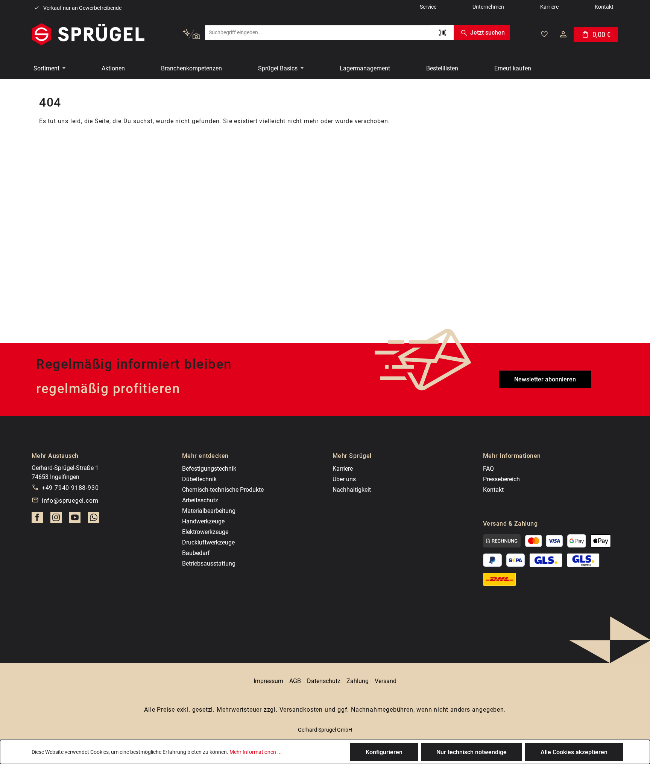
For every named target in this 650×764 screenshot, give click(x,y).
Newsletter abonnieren (545, 379)
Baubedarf (196, 553)
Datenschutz (323, 681)
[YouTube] (74, 520)
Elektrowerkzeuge (205, 531)
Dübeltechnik (199, 479)
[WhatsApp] (93, 520)
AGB (295, 681)
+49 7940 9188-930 (70, 487)
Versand (385, 681)
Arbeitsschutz (200, 500)
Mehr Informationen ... (255, 752)
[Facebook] (37, 520)
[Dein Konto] (563, 34)
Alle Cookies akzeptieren (574, 752)
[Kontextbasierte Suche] (191, 34)
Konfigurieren (384, 752)
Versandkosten (301, 709)
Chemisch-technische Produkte (223, 489)
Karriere (343, 468)
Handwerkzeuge (203, 521)
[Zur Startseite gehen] (88, 34)
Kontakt (493, 489)
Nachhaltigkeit (352, 489)
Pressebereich (501, 479)
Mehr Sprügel (352, 455)
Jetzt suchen (487, 32)
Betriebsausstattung (208, 563)
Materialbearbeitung (208, 510)
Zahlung (357, 681)
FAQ (488, 468)
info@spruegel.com (70, 500)
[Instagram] (56, 520)
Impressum (268, 681)
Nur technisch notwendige (471, 752)
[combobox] (318, 32)
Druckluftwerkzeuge (208, 542)
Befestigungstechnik (209, 468)
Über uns (344, 479)
